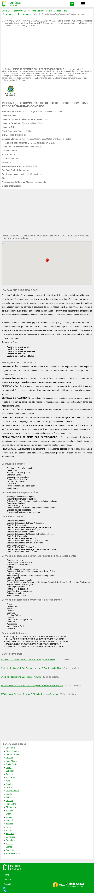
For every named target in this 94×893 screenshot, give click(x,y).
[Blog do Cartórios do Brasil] (48, 890)
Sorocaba (10, 850)
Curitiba (9, 758)
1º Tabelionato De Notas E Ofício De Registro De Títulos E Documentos (32, 686)
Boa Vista (10, 834)
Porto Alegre (11, 761)
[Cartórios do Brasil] (47, 867)
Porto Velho (11, 804)
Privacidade (9, 884)
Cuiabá (9, 787)
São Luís (10, 820)
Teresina (9, 824)
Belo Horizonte (12, 754)
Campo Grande (12, 791)
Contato (7, 879)
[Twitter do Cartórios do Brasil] (48, 888)
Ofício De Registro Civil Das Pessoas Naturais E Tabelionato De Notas (31, 668)
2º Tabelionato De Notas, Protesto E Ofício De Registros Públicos (29, 694)
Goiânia (9, 801)
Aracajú (9, 774)
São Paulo (10, 748)
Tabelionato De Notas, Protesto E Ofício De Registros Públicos (28, 660)
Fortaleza (10, 784)
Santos (9, 847)
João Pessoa (11, 777)
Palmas (9, 797)
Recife (9, 827)
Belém (9, 814)
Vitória (9, 768)
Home (6, 875)
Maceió (9, 830)
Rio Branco (11, 807)
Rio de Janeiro (12, 751)
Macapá (9, 810)
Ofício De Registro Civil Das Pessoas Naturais (21, 677)
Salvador (10, 771)
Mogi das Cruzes (13, 853)
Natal (8, 781)
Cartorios (9, 14)
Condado (27, 14)
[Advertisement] (47, 49)
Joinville (9, 844)
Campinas (10, 837)
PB (18, 14)
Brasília (9, 794)
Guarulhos (10, 840)
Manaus (9, 817)
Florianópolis (11, 764)
